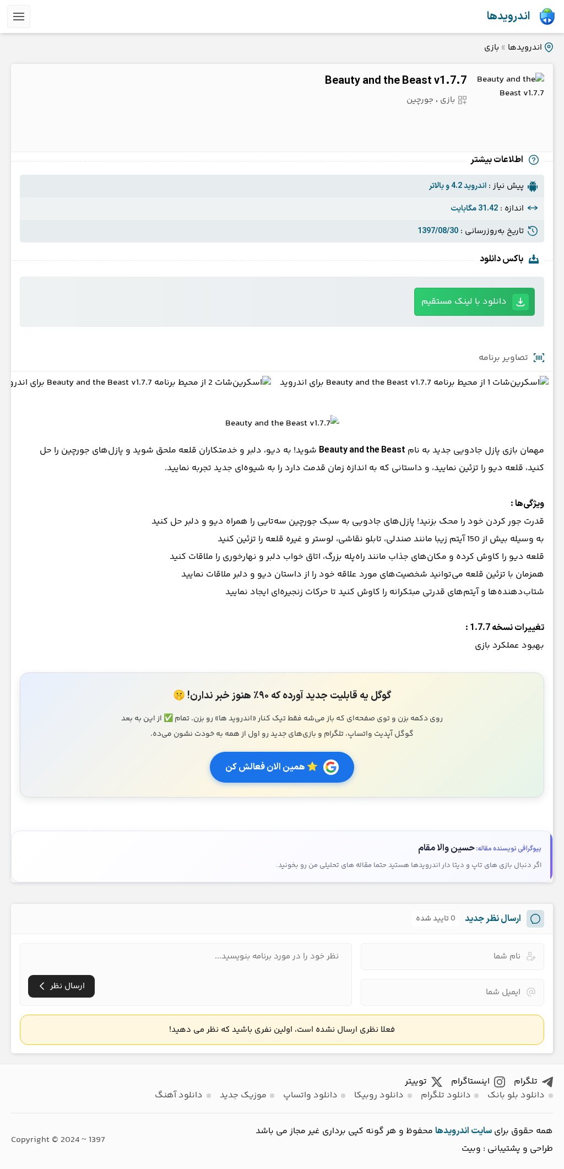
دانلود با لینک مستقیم (464, 302)
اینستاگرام (470, 1082)
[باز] (18, 16)
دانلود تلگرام (446, 1095)
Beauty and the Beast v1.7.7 (396, 81)
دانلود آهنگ (179, 1095)
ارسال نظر (67, 986)
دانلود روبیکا (379, 1095)
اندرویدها (508, 16)
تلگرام (526, 1082)
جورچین (419, 100)
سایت (481, 1131)
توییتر (416, 1082)
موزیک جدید (243, 1095)
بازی (491, 47)
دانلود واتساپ (310, 1095)
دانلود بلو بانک (516, 1095)
